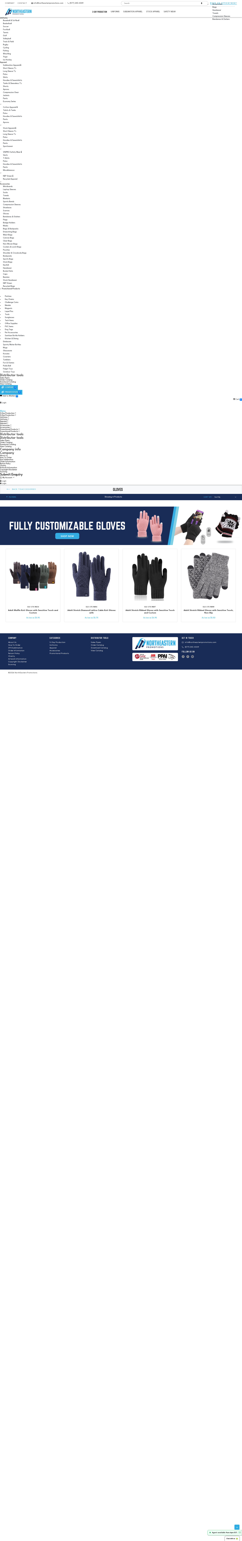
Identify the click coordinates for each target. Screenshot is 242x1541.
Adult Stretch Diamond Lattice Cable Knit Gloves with (91, 611)
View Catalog (5, 384)
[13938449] (150, 576)
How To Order (6, 458)
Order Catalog (6, 380)
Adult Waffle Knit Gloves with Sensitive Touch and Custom (33, 611)
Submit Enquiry (11, 474)
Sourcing (3, 472)
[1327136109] (33, 576)
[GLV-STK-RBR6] (112, 621)
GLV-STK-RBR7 (150, 607)
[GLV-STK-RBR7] (170, 621)
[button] (121, 396)
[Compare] (12, 621)
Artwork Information (8, 468)
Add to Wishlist (9, 396)
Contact (22, 3)
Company (9, 3)
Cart (237, 399)
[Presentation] (26, 621)
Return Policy (5, 464)
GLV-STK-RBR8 (208, 607)
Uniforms (4, 18)
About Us (12, 642)
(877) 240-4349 (76, 3)
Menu (3, 411)
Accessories (5, 184)
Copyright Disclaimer (8, 470)
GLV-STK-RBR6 (91, 607)
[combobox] (158, 3)
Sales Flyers (5, 378)
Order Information (7, 462)
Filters (12, 497)
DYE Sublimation (15, 648)
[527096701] (91, 576)
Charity (3, 466)
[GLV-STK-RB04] (53, 621)
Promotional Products (11, 289)
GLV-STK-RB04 (33, 607)
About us (4, 456)
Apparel (3, 62)
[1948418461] (208, 576)
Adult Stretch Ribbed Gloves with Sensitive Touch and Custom (150, 611)
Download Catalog (8, 382)
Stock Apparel (9, 128)
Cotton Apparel (10, 107)
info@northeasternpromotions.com (48, 3)
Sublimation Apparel (11, 65)
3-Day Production (99, 12)
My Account (7, 478)
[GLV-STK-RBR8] (229, 621)
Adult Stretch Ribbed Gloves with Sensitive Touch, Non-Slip (208, 611)
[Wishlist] (40, 621)
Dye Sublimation (6, 460)
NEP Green (7, 176)
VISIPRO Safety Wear (12, 152)
